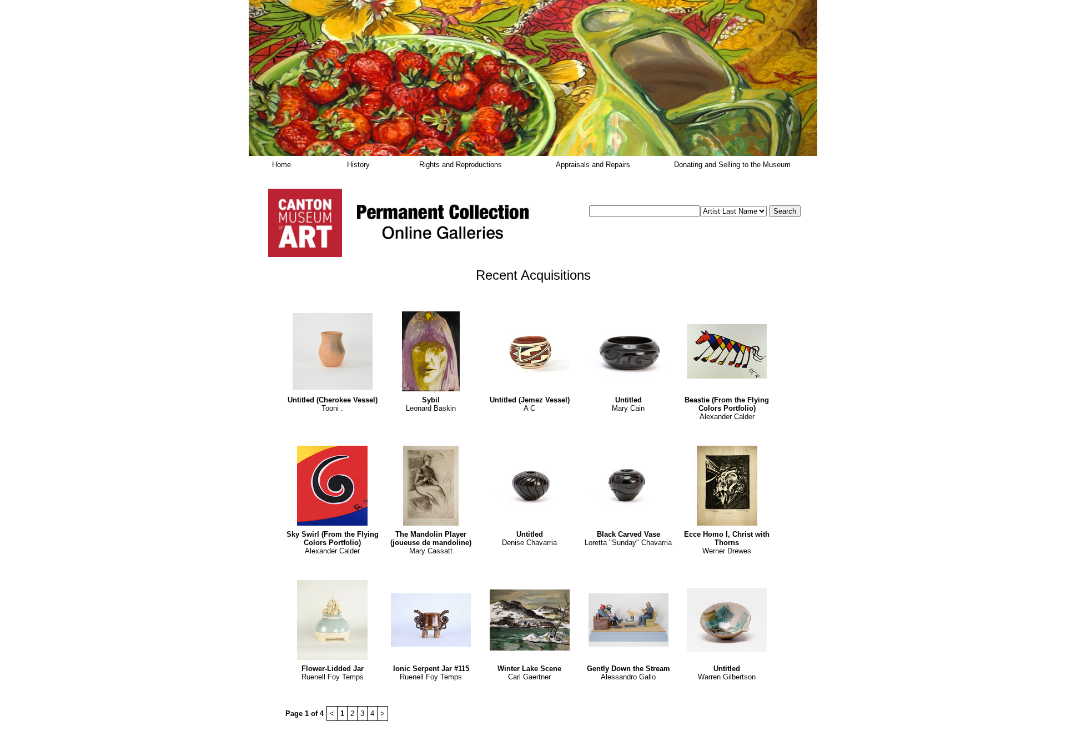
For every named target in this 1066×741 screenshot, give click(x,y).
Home (281, 164)
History (358, 164)
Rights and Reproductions (460, 164)
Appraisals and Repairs (593, 164)
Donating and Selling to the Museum (732, 164)
